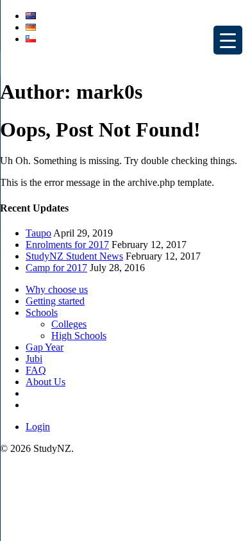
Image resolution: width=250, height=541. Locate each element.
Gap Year (44, 347)
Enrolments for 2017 (67, 244)
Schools (42, 312)
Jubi (34, 358)
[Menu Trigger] (227, 40)
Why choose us (57, 289)
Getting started (55, 300)
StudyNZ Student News (74, 256)
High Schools (78, 335)
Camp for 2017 (56, 267)
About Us (45, 381)
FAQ (36, 370)
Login (38, 426)
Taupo (38, 233)
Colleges (69, 324)
